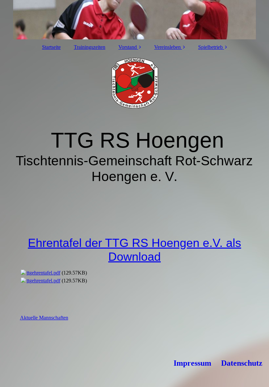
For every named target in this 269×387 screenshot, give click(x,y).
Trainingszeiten (89, 47)
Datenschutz (241, 363)
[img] (134, 19)
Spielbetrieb (210, 47)
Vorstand (127, 47)
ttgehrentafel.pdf (43, 272)
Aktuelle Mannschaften (44, 317)
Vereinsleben (167, 47)
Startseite (51, 47)
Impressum (192, 363)
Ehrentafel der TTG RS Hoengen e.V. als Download (134, 249)
